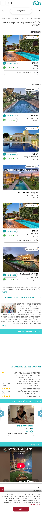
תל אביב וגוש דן (21, 18)
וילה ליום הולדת (5, 18)
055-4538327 (11, 116)
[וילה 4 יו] (36, 3)
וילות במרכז (31, 18)
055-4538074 (11, 154)
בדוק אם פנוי (11, 67)
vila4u (38, 18)
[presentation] (39, 413)
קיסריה (14, 18)
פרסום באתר (12, 3)
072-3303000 (26, 431)
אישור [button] (21, 509)
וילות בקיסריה (21, 11)
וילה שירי (36, 389)
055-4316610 (11, 275)
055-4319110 (11, 63)
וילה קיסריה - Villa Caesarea (29, 373)
